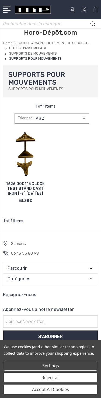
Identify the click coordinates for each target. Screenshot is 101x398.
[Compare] (84, 11)
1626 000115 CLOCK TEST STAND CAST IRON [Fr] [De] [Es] (25, 189)
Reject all (50, 378)
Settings (50, 366)
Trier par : (26, 118)
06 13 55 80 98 (25, 253)
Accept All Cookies (50, 389)
